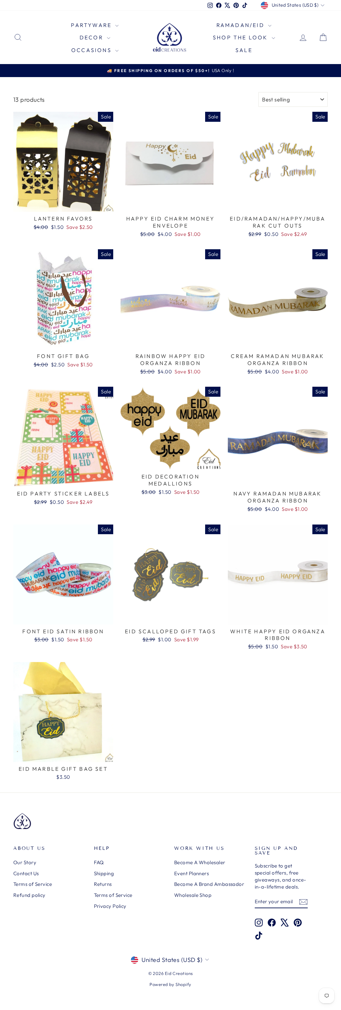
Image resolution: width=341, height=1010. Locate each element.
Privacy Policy (110, 906)
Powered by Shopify (170, 984)
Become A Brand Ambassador (209, 884)
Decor (92, 37)
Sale (243, 50)
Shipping (104, 873)
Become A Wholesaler (199, 862)
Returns (103, 884)
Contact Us (26, 873)
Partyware (92, 25)
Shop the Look (241, 37)
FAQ (99, 862)
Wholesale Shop (192, 895)
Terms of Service (32, 884)
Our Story (24, 862)
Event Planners (191, 873)
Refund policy (29, 895)
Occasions (92, 50)
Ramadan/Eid (241, 25)
